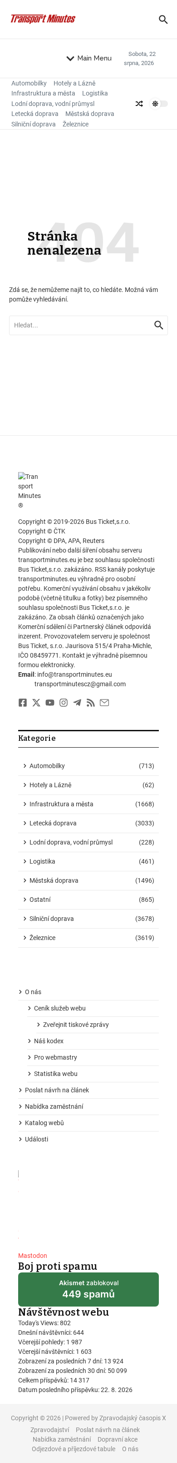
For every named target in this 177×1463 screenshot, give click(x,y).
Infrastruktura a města (43, 93)
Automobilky (29, 83)
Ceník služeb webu (60, 1008)
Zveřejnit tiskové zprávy (76, 1024)
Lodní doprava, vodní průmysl (52, 103)
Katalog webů (44, 1122)
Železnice (75, 124)
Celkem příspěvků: (44, 1380)
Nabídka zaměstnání (54, 1106)
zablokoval (88, 1292)
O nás (33, 991)
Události (36, 1139)
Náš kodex (49, 1041)
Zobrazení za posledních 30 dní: (63, 1370)
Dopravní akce (118, 1439)
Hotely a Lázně (74, 83)
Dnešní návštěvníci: (45, 1332)
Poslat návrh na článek (57, 1090)
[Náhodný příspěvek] (139, 103)
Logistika (95, 93)
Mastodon (32, 1255)
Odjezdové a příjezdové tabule (73, 1449)
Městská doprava (89, 113)
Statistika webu (56, 1073)
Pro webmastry (55, 1057)
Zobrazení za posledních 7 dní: (61, 1361)
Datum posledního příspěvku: (59, 1389)
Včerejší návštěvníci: (47, 1351)
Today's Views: (39, 1323)
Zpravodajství (49, 1429)
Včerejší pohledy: (42, 1342)
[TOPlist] (88, 1207)
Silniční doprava (33, 124)
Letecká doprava (35, 113)
